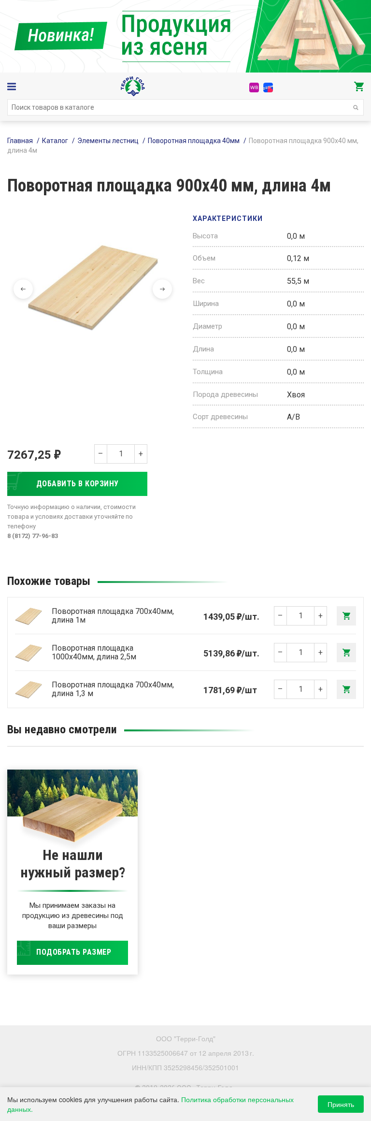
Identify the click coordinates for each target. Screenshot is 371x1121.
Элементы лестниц (108, 141)
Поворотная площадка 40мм (194, 141)
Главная (20, 141)
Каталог (55, 141)
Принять (341, 1104)
